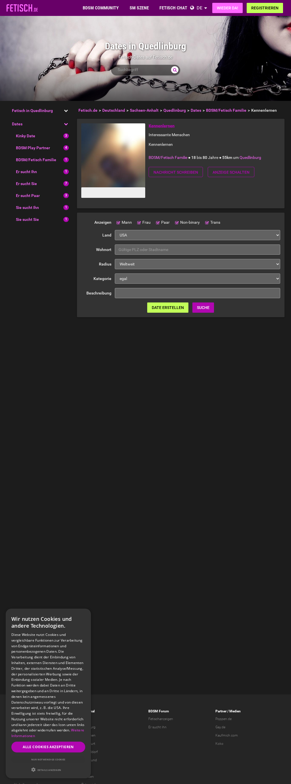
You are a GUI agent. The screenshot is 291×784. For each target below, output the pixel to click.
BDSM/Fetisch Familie (36, 159)
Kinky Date (25, 136)
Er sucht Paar (28, 195)
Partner (220, 711)
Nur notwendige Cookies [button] (48, 759)
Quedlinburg (250, 157)
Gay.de (220, 727)
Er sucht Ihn (26, 171)
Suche (203, 307)
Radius (105, 264)
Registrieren (264, 8)
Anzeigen (102, 222)
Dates (17, 124)
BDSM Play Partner (33, 148)
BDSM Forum (158, 711)
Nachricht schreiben (175, 172)
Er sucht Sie (26, 183)
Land (106, 235)
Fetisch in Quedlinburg (32, 110)
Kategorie (102, 278)
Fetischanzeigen (160, 719)
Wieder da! (227, 8)
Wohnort (103, 249)
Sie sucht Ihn (27, 207)
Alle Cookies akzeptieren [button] (48, 746)
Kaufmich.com (226, 735)
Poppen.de (223, 719)
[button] (48, 770)
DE (199, 8)
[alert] (48, 693)
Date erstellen (168, 307)
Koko (219, 744)
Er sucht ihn (157, 727)
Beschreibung (98, 293)
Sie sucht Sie (27, 219)
